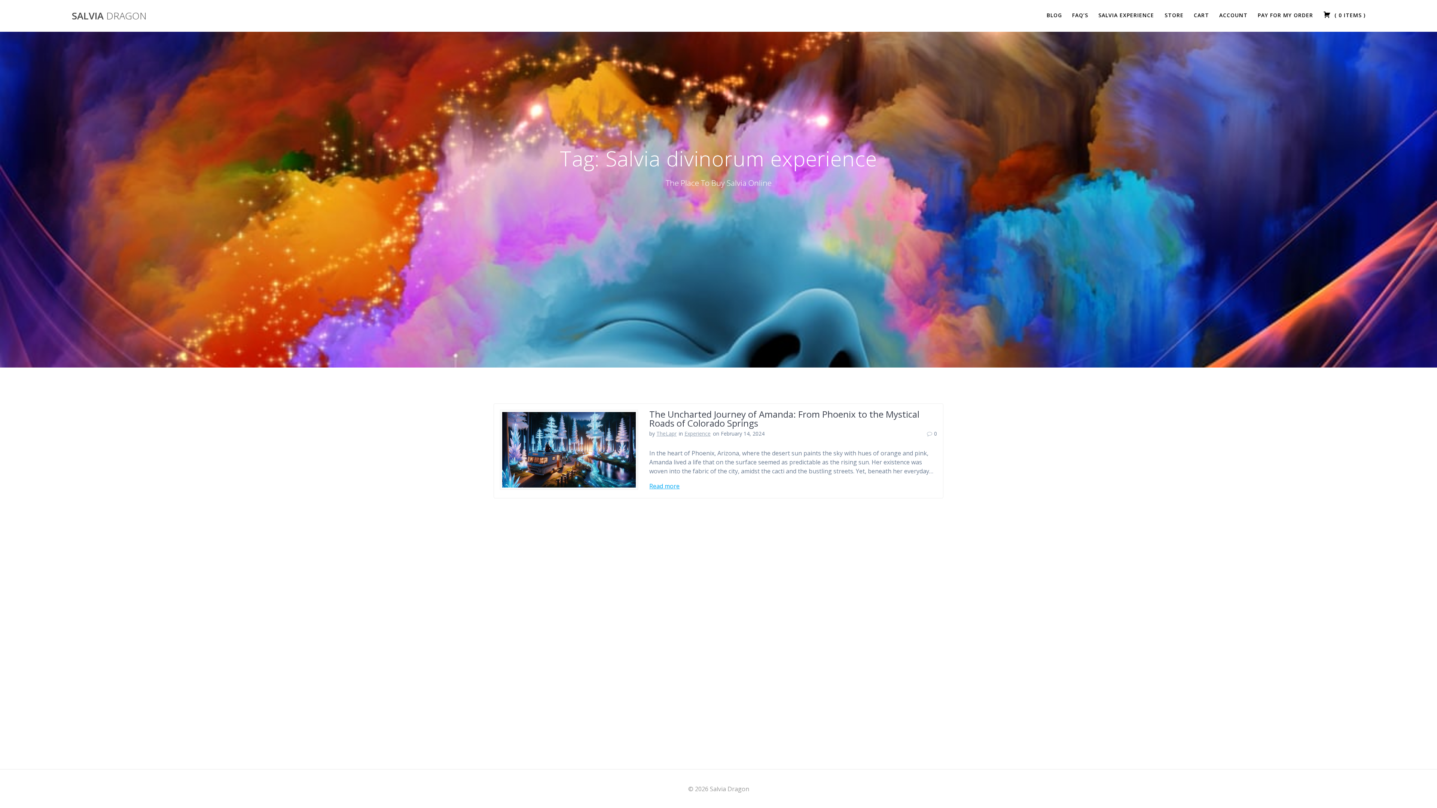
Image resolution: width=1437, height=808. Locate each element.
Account (1233, 15)
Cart (1201, 15)
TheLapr (666, 433)
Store (1174, 15)
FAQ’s (1080, 15)
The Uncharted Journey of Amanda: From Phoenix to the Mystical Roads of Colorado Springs (784, 418)
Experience (697, 433)
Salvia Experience (1126, 15)
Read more (664, 486)
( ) (1349, 15)
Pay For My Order (1285, 15)
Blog (1054, 15)
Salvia (109, 16)
